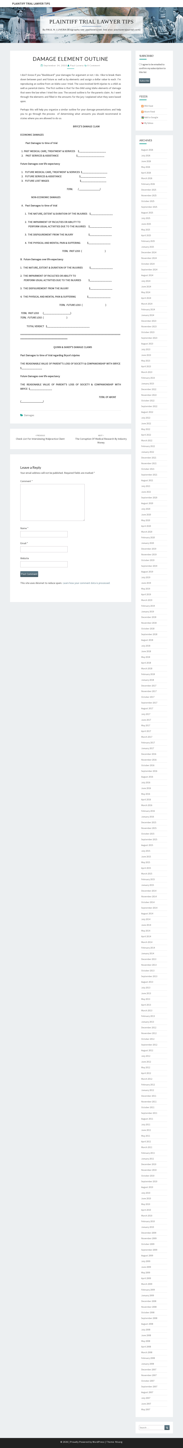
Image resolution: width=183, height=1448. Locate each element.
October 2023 (147, 332)
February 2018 (148, 674)
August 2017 (147, 708)
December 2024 (148, 252)
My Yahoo (148, 123)
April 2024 (146, 298)
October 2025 (147, 201)
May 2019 (145, 588)
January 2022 (147, 451)
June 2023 (146, 355)
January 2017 (147, 748)
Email (24, 543)
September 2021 (149, 474)
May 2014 (145, 930)
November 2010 (149, 1169)
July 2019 (145, 577)
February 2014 (148, 947)
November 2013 (149, 964)
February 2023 (148, 377)
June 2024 (146, 286)
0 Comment (93, 65)
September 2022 (149, 406)
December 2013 (148, 959)
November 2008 (149, 1306)
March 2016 (146, 805)
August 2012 (147, 1050)
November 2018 (149, 622)
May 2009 (145, 1272)
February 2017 (148, 742)
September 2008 (149, 1318)
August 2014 (147, 913)
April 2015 (146, 868)
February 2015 (148, 879)
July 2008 (145, 1329)
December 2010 (148, 1164)
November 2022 (149, 395)
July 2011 (145, 1124)
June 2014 (146, 924)
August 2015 (147, 845)
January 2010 (147, 1227)
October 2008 (147, 1312)
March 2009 (146, 1284)
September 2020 (149, 497)
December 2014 (148, 890)
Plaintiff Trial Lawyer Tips (31, 3)
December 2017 (148, 685)
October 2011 (147, 1107)
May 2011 (145, 1135)
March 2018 (146, 668)
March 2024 (146, 303)
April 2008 (146, 1346)
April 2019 (146, 594)
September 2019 (149, 565)
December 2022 (148, 389)
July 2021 (145, 486)
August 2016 (147, 776)
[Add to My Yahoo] (142, 123)
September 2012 (149, 1044)
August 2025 (147, 212)
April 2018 (146, 662)
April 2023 (146, 366)
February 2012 (148, 1084)
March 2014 (146, 942)
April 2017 (146, 731)
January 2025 (147, 246)
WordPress (98, 1441)
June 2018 (146, 651)
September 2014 (149, 907)
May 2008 (145, 1341)
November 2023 (149, 326)
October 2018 (147, 628)
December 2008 (148, 1301)
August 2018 (147, 640)
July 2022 (145, 417)
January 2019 (147, 611)
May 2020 (145, 520)
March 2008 (146, 1352)
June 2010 (146, 1198)
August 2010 (147, 1187)
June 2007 (146, 1403)
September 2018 (149, 634)
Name (24, 528)
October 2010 (147, 1175)
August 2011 (147, 1118)
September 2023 (149, 337)
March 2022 (146, 440)
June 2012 (146, 1061)
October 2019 (147, 560)
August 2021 (147, 480)
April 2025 (146, 235)
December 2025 (148, 189)
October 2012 (147, 1038)
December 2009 (148, 1232)
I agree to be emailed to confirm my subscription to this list (152, 68)
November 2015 (149, 828)
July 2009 (145, 1261)
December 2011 (148, 1095)
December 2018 (148, 617)
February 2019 (148, 605)
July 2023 (145, 349)
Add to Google (151, 117)
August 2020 (147, 503)
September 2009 (149, 1249)
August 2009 (147, 1255)
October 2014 (147, 902)
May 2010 (145, 1204)
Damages (29, 415)
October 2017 (147, 696)
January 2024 (147, 315)
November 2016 (149, 759)
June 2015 (146, 856)
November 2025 (149, 195)
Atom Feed (149, 111)
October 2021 (147, 468)
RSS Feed (148, 105)
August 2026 (147, 149)
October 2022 (147, 400)
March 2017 (146, 736)
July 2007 (145, 1398)
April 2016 (146, 799)
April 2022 (146, 434)
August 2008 (147, 1323)
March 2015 (146, 873)
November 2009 (149, 1238)
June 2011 (146, 1130)
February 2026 (148, 184)
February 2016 (148, 810)
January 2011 (147, 1158)
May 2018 (145, 657)
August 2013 (147, 981)
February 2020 (148, 537)
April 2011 (146, 1141)
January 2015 (147, 885)
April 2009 (146, 1278)
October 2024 (147, 263)
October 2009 (147, 1244)
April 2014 (146, 936)
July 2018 (145, 645)
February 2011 (148, 1152)
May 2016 (145, 793)
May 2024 (145, 292)
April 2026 (146, 172)
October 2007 (147, 1380)
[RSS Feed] (142, 105)
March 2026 (146, 178)
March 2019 (146, 600)
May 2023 (145, 360)
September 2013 (149, 976)
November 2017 (149, 691)
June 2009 (146, 1266)
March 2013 (146, 1010)
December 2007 (148, 1369)
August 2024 (147, 275)
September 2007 (149, 1386)
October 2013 (147, 970)
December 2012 (148, 1027)
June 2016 (146, 788)
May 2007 (145, 1409)
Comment (26, 481)
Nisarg (119, 1441)
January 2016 (147, 816)
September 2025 (149, 206)
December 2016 (148, 754)
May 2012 (145, 1067)
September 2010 (149, 1181)
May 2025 (145, 229)
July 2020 (145, 508)
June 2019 (146, 582)
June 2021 (146, 491)
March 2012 (146, 1078)
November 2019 (149, 554)
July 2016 (145, 782)
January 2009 (147, 1295)
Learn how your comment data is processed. (86, 583)
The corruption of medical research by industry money (101, 439)
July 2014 (145, 919)
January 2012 (147, 1090)
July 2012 (145, 1055)
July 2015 (145, 850)
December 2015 (148, 822)
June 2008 (146, 1335)
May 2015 (145, 862)
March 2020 (146, 531)
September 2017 (149, 702)
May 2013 (145, 999)
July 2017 (145, 714)
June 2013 (146, 993)
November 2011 (149, 1101)
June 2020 (146, 514)
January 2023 (147, 383)
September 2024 (149, 269)
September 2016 (149, 771)
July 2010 (145, 1192)
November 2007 (149, 1375)
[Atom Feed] (142, 111)
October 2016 (147, 765)
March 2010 (146, 1215)
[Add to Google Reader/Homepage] (142, 117)
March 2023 (146, 372)
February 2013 (148, 1016)
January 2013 (147, 1021)
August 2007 (147, 1392)
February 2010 (148, 1221)
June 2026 (146, 161)
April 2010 (146, 1209)
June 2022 (146, 423)
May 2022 (145, 429)
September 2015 (149, 839)
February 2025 (148, 241)
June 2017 (146, 719)
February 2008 (148, 1358)
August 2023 (147, 343)
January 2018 (147, 679)
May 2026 (145, 166)
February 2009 (148, 1289)
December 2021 (148, 457)
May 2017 (145, 725)
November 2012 (149, 1033)
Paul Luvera (77, 65)
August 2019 (147, 571)
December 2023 (148, 320)
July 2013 (145, 987)
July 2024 (145, 281)
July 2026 (145, 155)
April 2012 (146, 1073)
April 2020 (146, 526)
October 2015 (147, 833)
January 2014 (147, 953)
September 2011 (149, 1113)
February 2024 (148, 309)
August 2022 (147, 412)
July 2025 (145, 218)
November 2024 (149, 258)
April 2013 (146, 1004)
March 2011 (146, 1147)
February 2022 (148, 446)
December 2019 (148, 548)
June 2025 (146, 223)
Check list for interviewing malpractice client (40, 437)
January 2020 (147, 543)
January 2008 (147, 1363)
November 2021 (149, 463)
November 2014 (149, 896)
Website (24, 558)
